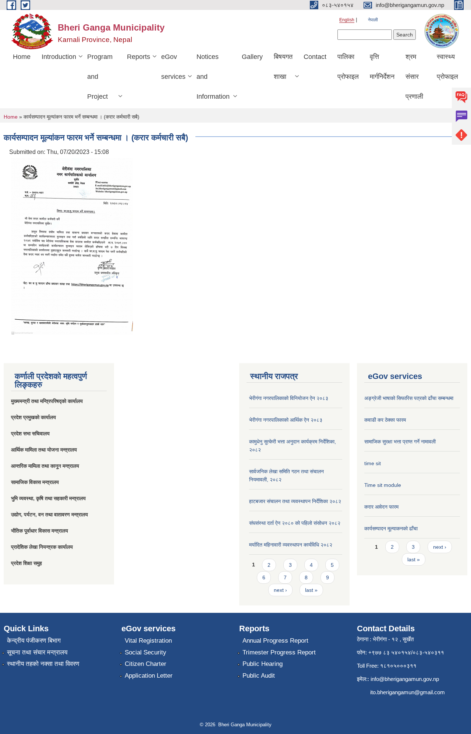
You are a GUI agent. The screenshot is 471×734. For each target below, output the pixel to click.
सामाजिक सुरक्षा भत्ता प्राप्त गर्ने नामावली (400, 442)
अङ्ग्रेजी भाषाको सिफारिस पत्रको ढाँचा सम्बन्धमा (408, 398)
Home (22, 56)
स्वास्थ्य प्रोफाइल (447, 66)
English (346, 19)
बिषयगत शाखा (283, 66)
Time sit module (382, 485)
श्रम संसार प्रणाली (414, 76)
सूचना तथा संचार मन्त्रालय (37, 652)
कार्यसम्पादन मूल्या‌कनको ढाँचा (391, 528)
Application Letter (149, 675)
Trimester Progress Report (279, 652)
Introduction (59, 56)
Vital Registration (148, 640)
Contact (315, 56)
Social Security (145, 652)
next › (280, 590)
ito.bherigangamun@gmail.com (407, 692)
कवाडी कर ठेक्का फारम (385, 420)
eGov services (173, 66)
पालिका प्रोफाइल (348, 66)
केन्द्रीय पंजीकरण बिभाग (34, 640)
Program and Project (100, 76)
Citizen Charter (145, 663)
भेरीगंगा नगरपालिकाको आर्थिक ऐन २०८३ (285, 420)
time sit (372, 463)
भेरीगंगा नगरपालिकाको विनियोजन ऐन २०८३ (288, 398)
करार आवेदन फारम (381, 507)
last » (311, 590)
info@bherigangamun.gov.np (405, 679)
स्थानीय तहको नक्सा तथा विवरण (43, 663)
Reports (138, 56)
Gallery (252, 56)
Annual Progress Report (275, 640)
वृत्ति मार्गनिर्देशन (382, 66)
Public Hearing (262, 663)
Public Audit (258, 675)
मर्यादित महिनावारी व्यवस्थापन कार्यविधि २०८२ (290, 545)
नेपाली (373, 19)
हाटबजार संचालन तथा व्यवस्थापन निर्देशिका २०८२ (295, 501)
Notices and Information (213, 76)
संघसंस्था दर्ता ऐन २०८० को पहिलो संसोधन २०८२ (294, 523)
